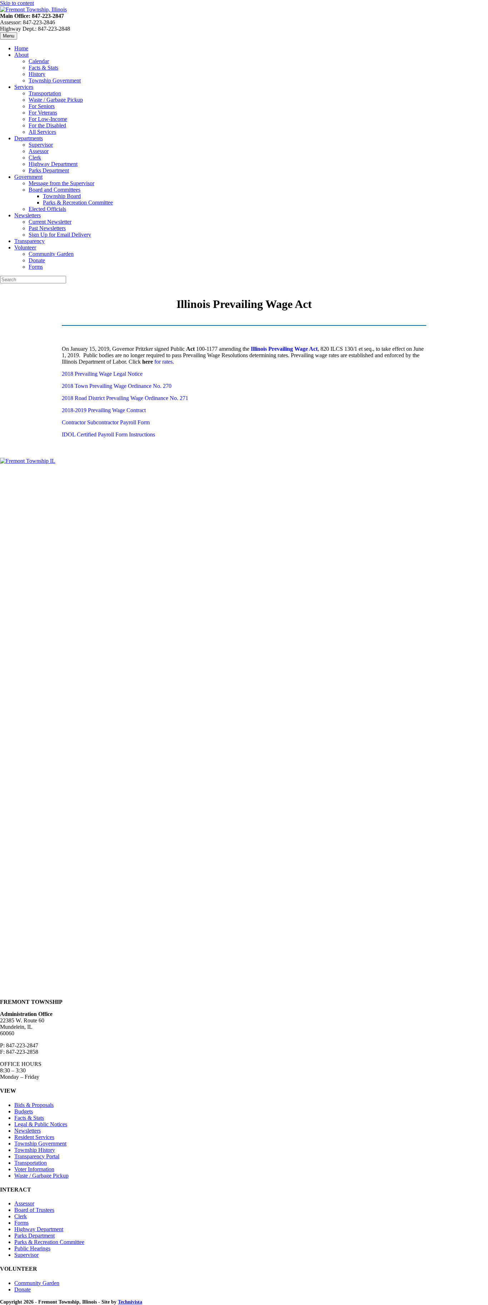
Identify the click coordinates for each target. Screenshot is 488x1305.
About (21, 55)
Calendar (39, 61)
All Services (42, 132)
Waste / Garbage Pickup (56, 100)
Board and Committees (54, 190)
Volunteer (25, 247)
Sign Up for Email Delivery (60, 235)
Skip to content (17, 3)
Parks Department (49, 170)
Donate (37, 260)
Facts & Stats (43, 68)
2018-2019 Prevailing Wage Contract (104, 410)
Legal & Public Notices (40, 1124)
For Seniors (42, 106)
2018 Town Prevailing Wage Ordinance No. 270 (116, 386)
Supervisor (41, 145)
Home (21, 48)
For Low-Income (48, 119)
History (37, 74)
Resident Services (34, 1137)
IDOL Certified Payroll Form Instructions (108, 434)
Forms (36, 267)
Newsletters (27, 215)
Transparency (29, 241)
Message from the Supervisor (61, 183)
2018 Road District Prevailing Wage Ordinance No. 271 (125, 398)
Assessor (39, 151)
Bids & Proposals (34, 1105)
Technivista (130, 1302)
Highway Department (53, 164)
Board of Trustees (34, 1210)
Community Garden (51, 254)
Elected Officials (47, 209)
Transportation (45, 93)
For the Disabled (47, 125)
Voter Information (34, 1169)
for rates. (163, 362)
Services (23, 87)
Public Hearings (32, 1248)
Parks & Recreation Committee (78, 202)
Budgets (23, 1111)
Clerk (35, 158)
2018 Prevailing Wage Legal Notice (102, 374)
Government (28, 177)
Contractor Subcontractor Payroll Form (106, 422)
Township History (34, 1150)
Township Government (55, 80)
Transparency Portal (36, 1156)
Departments (28, 138)
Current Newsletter (50, 222)
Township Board (62, 196)
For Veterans (43, 113)
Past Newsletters (47, 228)
